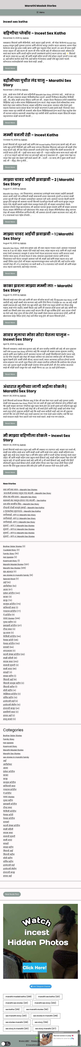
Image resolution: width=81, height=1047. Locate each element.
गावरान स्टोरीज (9, 611)
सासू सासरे (7, 719)
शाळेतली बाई (8, 701)
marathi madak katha (19, 996)
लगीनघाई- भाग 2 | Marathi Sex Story (19, 518)
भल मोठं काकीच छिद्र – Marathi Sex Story (21, 504)
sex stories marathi (17, 1022)
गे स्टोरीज (7, 615)
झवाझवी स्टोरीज (10, 625)
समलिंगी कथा (9, 712)
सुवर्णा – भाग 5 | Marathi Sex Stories (18, 533)
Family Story (8, 553)
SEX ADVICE (8, 571)
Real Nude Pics (12, 894)
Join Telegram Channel (41, 986)
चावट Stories (8, 618)
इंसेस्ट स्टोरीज (9, 593)
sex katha (13, 1009)
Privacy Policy (36, 1041)
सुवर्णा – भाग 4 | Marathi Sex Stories (19, 536)
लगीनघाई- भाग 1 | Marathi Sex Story (19, 522)
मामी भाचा (7, 669)
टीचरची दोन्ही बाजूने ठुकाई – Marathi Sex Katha (23, 507)
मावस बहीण (8, 676)
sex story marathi (45, 1028)
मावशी (6, 672)
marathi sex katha (49, 996)
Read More (10, 68)
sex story (41, 1022)
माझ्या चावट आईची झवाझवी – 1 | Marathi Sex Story (38, 236)
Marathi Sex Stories (11, 568)
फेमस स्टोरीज (9, 643)
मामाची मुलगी (9, 665)
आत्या (5, 589)
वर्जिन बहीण (8, 697)
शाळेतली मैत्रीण (9, 705)
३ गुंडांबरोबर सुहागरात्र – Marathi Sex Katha (22, 511)
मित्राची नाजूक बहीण (12, 683)
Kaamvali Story (10, 561)
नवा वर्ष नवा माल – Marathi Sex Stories (20, 489)
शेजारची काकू (9, 708)
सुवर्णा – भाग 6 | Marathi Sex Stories (18, 529)
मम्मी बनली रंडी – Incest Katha (30, 135)
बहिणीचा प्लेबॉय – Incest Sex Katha (34, 33)
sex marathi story (16, 1015)
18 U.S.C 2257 (24, 1041)
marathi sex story (45, 1003)
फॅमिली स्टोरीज (9, 636)
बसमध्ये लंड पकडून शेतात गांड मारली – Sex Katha (24, 500)
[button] (6, 1044)
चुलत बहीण (8, 622)
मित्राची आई (8, 679)
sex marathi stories (37, 1009)
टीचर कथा (7, 629)
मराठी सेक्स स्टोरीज (11, 654)
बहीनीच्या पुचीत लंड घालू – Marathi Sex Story (37, 83)
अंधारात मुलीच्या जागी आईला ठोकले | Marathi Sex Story (34, 389)
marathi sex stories (17, 1003)
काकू (5, 600)
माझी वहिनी (8, 658)
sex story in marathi (17, 1028)
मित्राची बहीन (8, 687)
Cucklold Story (9, 550)
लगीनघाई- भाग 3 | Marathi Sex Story (19, 515)
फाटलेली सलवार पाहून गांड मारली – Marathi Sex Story (27, 493)
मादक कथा (8, 661)
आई (4, 582)
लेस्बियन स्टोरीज (10, 694)
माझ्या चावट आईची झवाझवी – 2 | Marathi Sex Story (38, 182)
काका (5, 597)
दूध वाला (6, 633)
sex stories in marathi (45, 1015)
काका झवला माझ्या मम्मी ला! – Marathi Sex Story (37, 288)
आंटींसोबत (7, 586)
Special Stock (9, 579)
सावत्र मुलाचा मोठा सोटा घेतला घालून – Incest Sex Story (36, 337)
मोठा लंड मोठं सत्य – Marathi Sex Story (20, 497)
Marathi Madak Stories (40, 6)
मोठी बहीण (7, 690)
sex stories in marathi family (16, 575)
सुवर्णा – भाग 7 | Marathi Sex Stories (18, 525)
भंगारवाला (7, 651)
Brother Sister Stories (12, 546)
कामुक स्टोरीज (9, 604)
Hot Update (8, 557)
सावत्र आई (7, 715)
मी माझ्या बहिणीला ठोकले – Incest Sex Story (36, 438)
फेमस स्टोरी (8, 640)
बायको (6, 647)
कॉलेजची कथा (9, 607)
